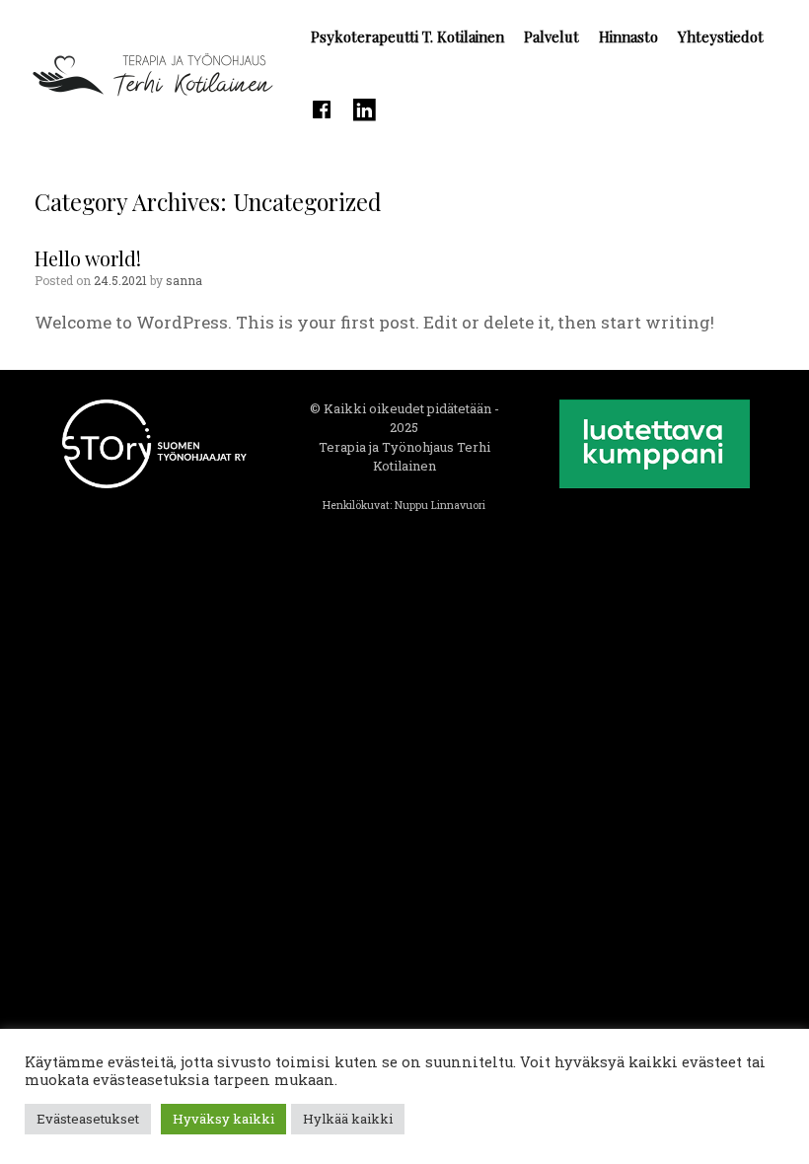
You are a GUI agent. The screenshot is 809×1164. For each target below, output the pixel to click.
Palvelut (551, 36)
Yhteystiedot (721, 36)
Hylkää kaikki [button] (348, 1119)
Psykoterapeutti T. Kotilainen (407, 36)
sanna (184, 280)
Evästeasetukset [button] (88, 1119)
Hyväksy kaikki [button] (223, 1119)
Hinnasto (628, 36)
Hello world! (88, 258)
